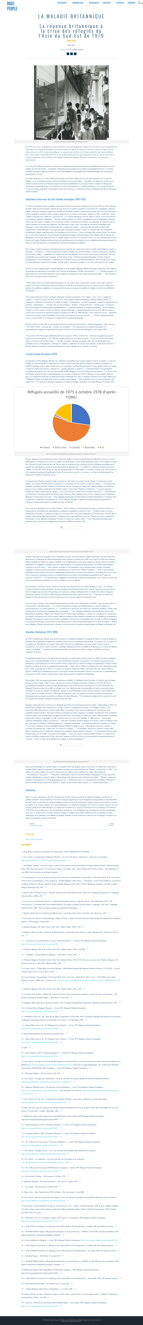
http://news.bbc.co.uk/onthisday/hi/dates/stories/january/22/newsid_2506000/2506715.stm (88, 980)
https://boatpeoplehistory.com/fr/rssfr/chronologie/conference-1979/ (45, 1162)
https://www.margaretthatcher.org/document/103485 (39, 944)
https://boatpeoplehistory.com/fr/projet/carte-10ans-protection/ (43, 1200)
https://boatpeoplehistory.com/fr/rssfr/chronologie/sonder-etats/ (43, 1154)
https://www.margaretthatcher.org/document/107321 (99, 1240)
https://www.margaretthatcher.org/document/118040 (39, 1056)
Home (61, 50)
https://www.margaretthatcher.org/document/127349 (39, 1221)
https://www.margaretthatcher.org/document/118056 (39, 1028)
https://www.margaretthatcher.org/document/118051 (39, 1136)
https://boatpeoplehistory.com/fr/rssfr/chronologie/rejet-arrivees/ (50, 1065)
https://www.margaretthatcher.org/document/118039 (39, 1128)
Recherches (66, 50)
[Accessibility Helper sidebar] (140, 2)
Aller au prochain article (34, 839)
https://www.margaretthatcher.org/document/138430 (39, 1145)
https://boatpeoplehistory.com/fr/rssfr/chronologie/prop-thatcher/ (44, 860)
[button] (68, 53)
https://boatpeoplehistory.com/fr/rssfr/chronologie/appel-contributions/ (46, 1082)
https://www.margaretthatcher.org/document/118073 (39, 1171)
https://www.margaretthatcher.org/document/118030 (39, 1011)
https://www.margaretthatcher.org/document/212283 (39, 1306)
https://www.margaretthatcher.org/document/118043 (39, 1090)
